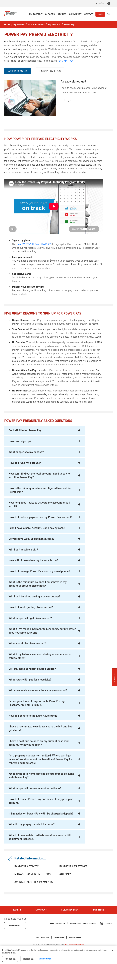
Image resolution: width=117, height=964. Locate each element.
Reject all (28, 958)
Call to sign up (17, 71)
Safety (17, 909)
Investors (59, 937)
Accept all (10, 958)
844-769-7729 (66, 60)
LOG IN (100, 14)
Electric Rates (57, 923)
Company (41, 909)
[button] (35, 14)
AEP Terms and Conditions (74, 945)
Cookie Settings (45, 959)
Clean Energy (69, 909)
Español (100, 3)
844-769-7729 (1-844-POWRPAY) (34, 244)
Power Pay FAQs (50, 71)
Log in (68, 100)
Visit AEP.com (42, 937)
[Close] (112, 950)
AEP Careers (75, 937)
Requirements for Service (83, 923)
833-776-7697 (15, 925)
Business (98, 909)
